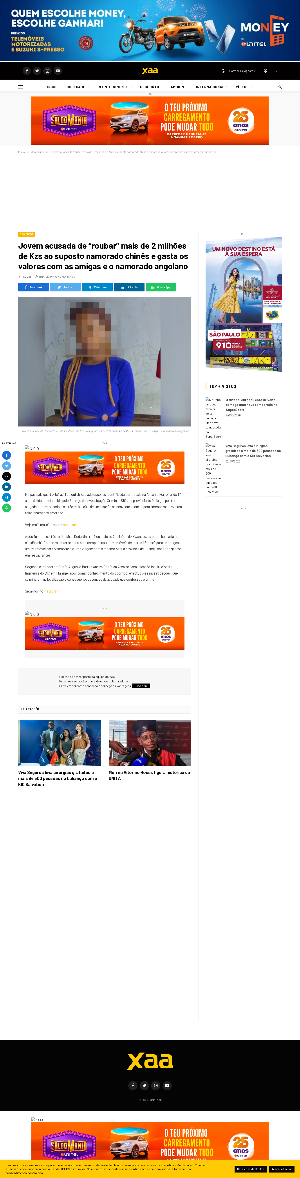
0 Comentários (65, 276)
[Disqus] (104, 852)
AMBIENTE (179, 87)
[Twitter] (6, 465)
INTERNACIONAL (210, 87)
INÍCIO (52, 87)
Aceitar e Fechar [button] (281, 1169)
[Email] (6, 476)
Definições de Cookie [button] (250, 1169)
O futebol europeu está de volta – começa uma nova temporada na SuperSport (252, 405)
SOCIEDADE (75, 87)
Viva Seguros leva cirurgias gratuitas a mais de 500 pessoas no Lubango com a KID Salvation (57, 778)
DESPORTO (149, 87)
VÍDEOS (242, 87)
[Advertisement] (150, 192)
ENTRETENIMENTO (113, 87)
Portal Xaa (155, 1099)
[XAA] (150, 71)
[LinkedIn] (6, 486)
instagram (52, 591)
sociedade (71, 524)
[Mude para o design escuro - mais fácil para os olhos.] (223, 71)
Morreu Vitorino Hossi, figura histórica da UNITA (149, 775)
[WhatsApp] (6, 507)
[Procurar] (280, 86)
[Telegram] (6, 497)
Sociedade (27, 234)
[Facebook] (6, 455)
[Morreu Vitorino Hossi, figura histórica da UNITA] (150, 743)
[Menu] (20, 87)
